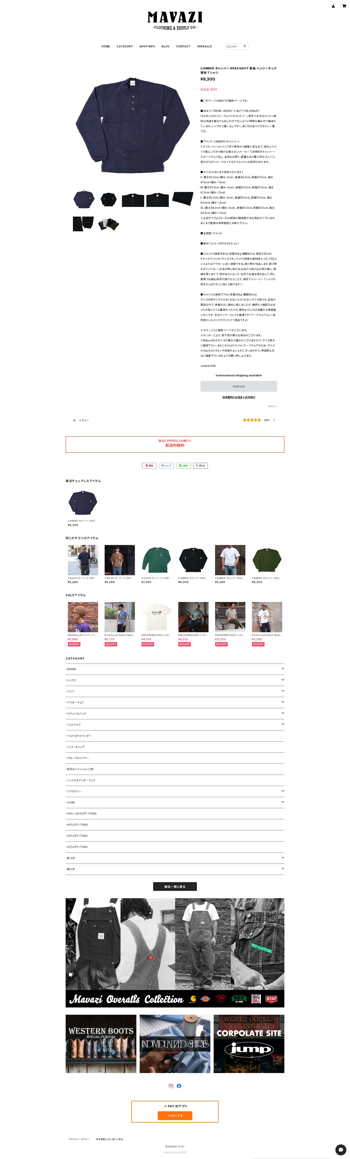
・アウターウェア (75, 702)
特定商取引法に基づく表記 (109, 1139)
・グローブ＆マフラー (77, 758)
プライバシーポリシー (79, 1139)
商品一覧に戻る (175, 887)
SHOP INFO (147, 46)
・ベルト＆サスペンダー (79, 735)
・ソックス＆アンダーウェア (81, 780)
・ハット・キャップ (75, 746)
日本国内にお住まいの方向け (238, 397)
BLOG (166, 46)
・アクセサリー (74, 791)
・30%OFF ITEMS (77, 835)
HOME (106, 46)
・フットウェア (73, 724)
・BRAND (71, 669)
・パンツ (70, 691)
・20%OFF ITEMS (77, 846)
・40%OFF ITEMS (77, 824)
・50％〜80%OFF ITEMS (81, 813)
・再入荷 (70, 869)
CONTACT (183, 46)
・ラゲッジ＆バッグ (76, 713)
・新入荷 (70, 858)
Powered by (171, 1152)
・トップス (71, 680)
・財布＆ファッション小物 (80, 769)
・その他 (70, 802)
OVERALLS (204, 46)
